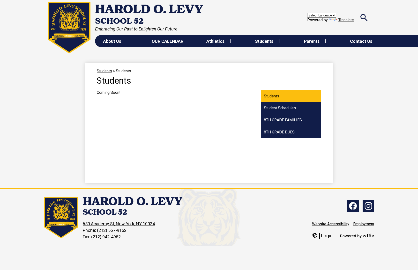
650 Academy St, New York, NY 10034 (119, 223)
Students (104, 71)
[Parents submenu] (315, 41)
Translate (346, 20)
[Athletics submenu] (219, 41)
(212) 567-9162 (112, 230)
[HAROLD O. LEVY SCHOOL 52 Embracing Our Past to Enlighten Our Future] (69, 27)
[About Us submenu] (116, 41)
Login (322, 236)
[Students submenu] (268, 41)
